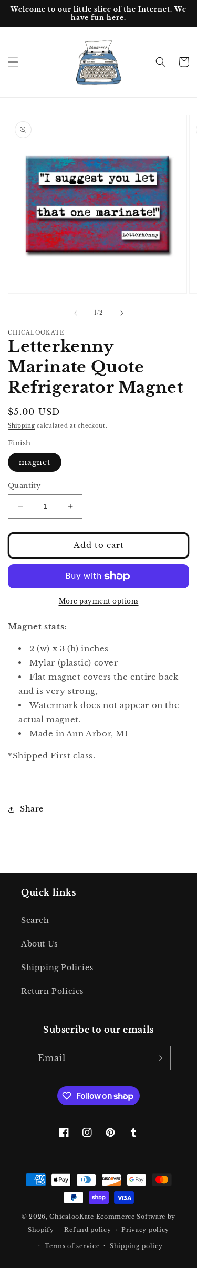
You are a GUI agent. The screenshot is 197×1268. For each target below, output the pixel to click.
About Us (39, 944)
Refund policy (87, 1229)
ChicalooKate (71, 1216)
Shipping (21, 425)
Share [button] (32, 809)
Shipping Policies (57, 967)
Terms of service (72, 1246)
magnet (34, 462)
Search (35, 920)
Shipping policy (136, 1246)
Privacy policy (145, 1229)
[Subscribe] (158, 1058)
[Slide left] (75, 313)
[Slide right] (121, 313)
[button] (13, 62)
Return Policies (52, 991)
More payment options (99, 601)
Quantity (24, 485)
